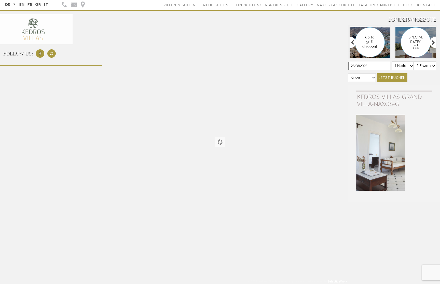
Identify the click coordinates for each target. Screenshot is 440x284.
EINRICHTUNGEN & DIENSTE (263, 5)
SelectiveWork (337, 281)
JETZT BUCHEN (392, 78)
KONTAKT (426, 5)
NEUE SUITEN (216, 5)
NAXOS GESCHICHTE (336, 5)
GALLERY (305, 5)
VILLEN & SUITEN (179, 5)
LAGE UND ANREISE (377, 5)
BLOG (408, 5)
